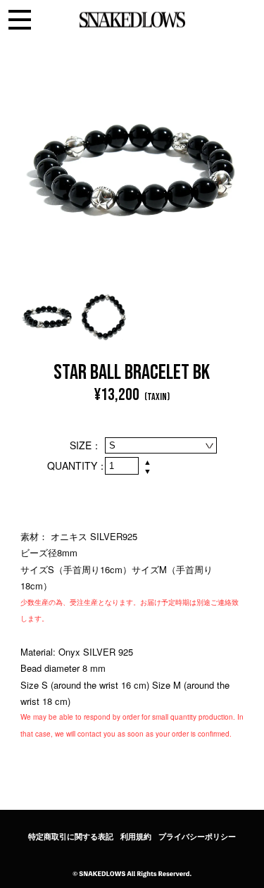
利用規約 (135, 837)
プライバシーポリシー (197, 837)
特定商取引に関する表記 (70, 837)
